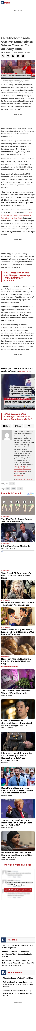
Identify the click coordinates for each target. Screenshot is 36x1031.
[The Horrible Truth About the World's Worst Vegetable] (18, 679)
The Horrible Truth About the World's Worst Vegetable (16, 691)
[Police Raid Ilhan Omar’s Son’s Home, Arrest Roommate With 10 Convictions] (18, 841)
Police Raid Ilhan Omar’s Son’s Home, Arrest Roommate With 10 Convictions (16, 855)
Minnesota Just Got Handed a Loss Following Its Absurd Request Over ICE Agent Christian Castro (16, 757)
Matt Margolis (6, 795)
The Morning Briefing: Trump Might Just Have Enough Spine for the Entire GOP (16, 822)
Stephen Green (6, 695)
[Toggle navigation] (33, 2)
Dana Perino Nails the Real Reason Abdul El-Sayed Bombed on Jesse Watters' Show (17, 790)
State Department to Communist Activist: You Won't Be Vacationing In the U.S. (16, 723)
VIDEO (12, 484)
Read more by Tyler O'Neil (24, 479)
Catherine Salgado (8, 860)
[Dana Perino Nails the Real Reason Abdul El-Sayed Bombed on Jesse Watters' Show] (18, 776)
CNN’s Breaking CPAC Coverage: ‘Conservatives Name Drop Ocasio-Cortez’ (17, 416)
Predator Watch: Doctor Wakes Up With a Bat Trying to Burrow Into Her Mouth (17, 993)
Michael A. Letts (7, 762)
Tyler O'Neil (5, 52)
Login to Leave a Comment (18, 890)
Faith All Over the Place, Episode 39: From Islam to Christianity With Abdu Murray (18, 984)
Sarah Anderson (7, 728)
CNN (13, 489)
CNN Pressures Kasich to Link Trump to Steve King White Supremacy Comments (17, 276)
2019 (8, 489)
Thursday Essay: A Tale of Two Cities (18, 978)
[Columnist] (8, 435)
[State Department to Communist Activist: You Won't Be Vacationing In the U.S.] (18, 709)
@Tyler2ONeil (24, 371)
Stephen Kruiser (7, 827)
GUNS (20, 489)
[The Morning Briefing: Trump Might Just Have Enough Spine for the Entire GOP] (18, 808)
